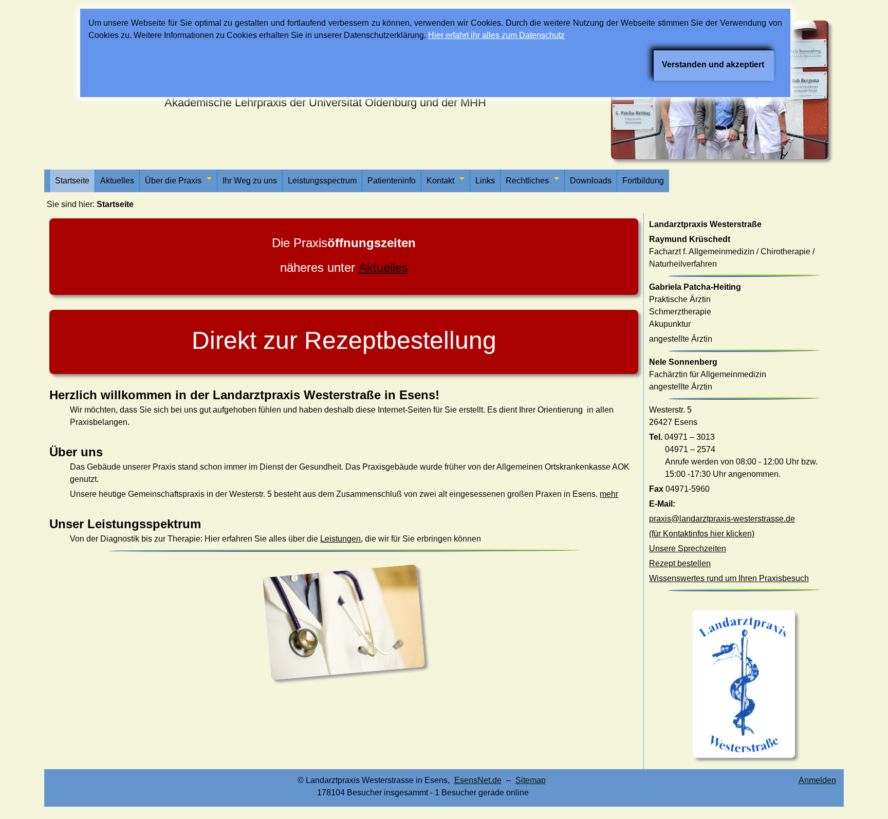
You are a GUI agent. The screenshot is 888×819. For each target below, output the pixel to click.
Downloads (591, 180)
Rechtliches (527, 180)
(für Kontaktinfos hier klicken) (701, 533)
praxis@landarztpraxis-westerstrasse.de (722, 518)
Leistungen (340, 538)
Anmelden (817, 780)
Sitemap (530, 780)
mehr (609, 494)
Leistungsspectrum (322, 180)
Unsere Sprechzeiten (687, 548)
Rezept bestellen (680, 563)
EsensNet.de (478, 780)
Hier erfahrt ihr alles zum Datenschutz (496, 35)
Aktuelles (117, 180)
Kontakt (440, 180)
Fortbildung (643, 180)
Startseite (72, 180)
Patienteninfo (391, 180)
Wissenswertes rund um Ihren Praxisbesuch (729, 578)
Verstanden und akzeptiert (713, 64)
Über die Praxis (173, 180)
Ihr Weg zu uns (250, 180)
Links (485, 180)
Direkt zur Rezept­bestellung (344, 340)
